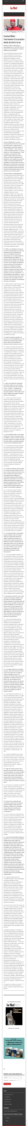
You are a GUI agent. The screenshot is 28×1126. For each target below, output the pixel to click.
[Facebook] (14, 3)
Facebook (8, 1117)
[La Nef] (14, 8)
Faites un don (7, 1101)
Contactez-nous (7, 1099)
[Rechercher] (23, 1)
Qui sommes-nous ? (8, 1094)
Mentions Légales (8, 1104)
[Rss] (12, 3)
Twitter (7, 1120)
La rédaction (7, 1097)
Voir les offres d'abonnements (10, 1111)
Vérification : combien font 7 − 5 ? (11, 1080)
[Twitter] (15, 3)
